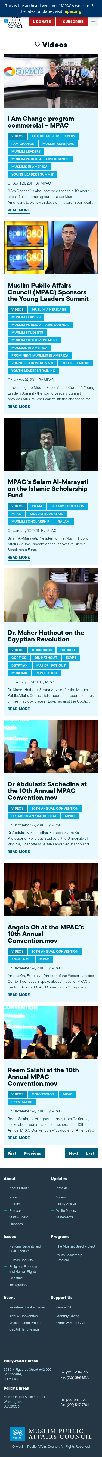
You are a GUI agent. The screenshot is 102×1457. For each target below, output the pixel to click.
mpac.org (72, 11)
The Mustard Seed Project (75, 1246)
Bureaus (15, 1210)
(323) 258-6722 (74, 1372)
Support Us (61, 1297)
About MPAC (19, 1188)
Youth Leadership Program (69, 1257)
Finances (16, 1224)
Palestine (16, 1278)
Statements (64, 1217)
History (14, 1203)
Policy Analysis (67, 1203)
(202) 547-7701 (73, 1399)
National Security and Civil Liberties (25, 1249)
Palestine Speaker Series (27, 1307)
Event (9, 1297)
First (12, 1154)
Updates (59, 1178)
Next (73, 1154)
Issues (10, 1236)
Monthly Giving (67, 1316)
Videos (61, 1197)
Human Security (21, 1260)
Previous (32, 1154)
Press (13, 1197)
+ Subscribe (72, 21)
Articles (62, 1188)
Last (90, 1154)
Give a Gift (64, 1307)
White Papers (66, 1210)
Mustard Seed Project (25, 1322)
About (10, 1178)
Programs (60, 1236)
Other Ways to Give (70, 1322)
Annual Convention (23, 1316)
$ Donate (42, 21)
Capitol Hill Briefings (24, 1329)
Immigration (18, 1285)
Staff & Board (18, 1217)
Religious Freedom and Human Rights (23, 1269)
